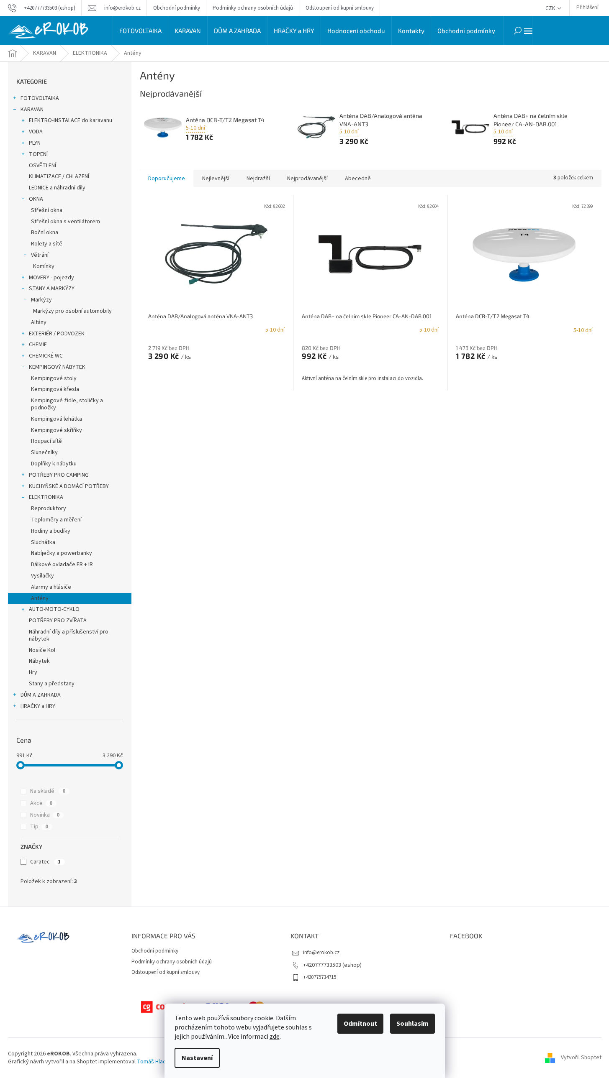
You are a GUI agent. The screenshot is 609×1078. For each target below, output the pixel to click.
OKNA (36, 199)
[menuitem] (140, 30)
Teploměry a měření (56, 520)
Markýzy (41, 300)
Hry (33, 672)
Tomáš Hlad (151, 1062)
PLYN (35, 143)
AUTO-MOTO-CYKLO (54, 609)
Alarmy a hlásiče (51, 587)
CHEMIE (38, 344)
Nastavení (197, 1058)
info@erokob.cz (321, 952)
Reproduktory (48, 508)
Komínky (43, 266)
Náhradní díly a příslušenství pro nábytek (68, 635)
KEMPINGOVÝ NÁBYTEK (57, 367)
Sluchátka (43, 542)
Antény (40, 598)
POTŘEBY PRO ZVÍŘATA (58, 620)
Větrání (40, 255)
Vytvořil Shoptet (581, 1058)
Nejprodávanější (307, 178)
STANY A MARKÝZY (52, 288)
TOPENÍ (38, 154)
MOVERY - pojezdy (51, 277)
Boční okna (44, 232)
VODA (36, 132)
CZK (550, 8)
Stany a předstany (52, 683)
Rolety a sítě (46, 244)
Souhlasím (412, 1023)
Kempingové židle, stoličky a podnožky (67, 404)
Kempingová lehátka (56, 419)
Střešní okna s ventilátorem (65, 221)
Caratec (45, 862)
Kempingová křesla (55, 389)
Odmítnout (360, 1023)
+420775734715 (319, 977)
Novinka (44, 815)
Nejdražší (258, 178)
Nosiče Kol (42, 650)
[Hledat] (517, 30)
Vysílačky (42, 576)
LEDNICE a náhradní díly (57, 188)
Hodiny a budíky (50, 531)
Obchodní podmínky (176, 8)
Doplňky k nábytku (54, 464)
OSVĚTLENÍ (42, 165)
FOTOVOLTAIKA (40, 98)
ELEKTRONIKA (46, 497)
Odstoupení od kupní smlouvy (340, 8)
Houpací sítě (46, 441)
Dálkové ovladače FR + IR (62, 564)
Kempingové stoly (54, 378)
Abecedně (358, 178)
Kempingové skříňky (56, 430)
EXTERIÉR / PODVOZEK (57, 334)
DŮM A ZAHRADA (41, 695)
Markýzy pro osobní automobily (72, 311)
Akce (41, 803)
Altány (38, 322)
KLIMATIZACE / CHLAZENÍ (59, 176)
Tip (39, 827)
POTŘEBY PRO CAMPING (59, 475)
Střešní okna (46, 210)
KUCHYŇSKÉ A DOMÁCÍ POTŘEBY (69, 486)
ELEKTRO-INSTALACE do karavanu (70, 120)
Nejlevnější (215, 178)
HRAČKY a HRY (38, 706)
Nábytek (39, 661)
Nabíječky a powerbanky (61, 553)
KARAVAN (32, 109)
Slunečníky (44, 452)
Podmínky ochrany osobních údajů (253, 8)
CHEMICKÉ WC (46, 356)
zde (275, 1036)
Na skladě (47, 791)
